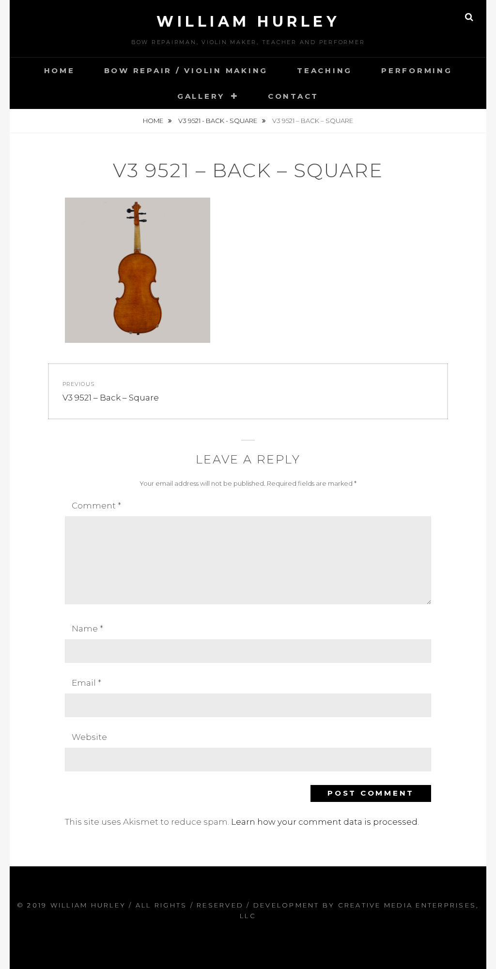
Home (59, 70)
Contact (293, 96)
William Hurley (248, 22)
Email (86, 683)
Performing (416, 70)
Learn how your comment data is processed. (325, 822)
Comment (96, 505)
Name (87, 628)
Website (89, 737)
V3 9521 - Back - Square (218, 120)
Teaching (324, 70)
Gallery (201, 96)
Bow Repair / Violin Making (186, 70)
